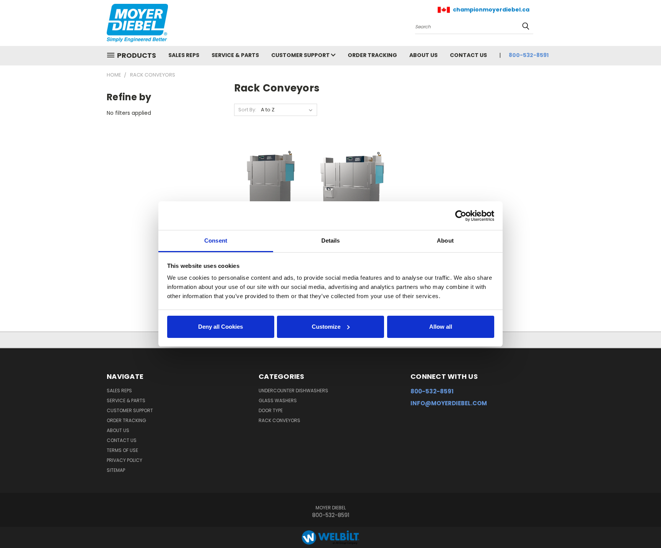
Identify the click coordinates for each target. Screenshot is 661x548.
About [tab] (445, 240)
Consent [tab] (215, 240)
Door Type (271, 410)
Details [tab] (330, 240)
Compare (268, 189)
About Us (423, 55)
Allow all (440, 326)
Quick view (270, 174)
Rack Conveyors (279, 420)
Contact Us (468, 55)
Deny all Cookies (220, 326)
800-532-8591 (529, 55)
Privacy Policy (124, 460)
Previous (641, 524)
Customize (326, 326)
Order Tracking (372, 55)
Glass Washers (278, 400)
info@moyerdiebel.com (448, 403)
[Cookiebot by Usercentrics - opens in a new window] (460, 216)
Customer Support (301, 55)
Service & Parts (235, 55)
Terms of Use (122, 450)
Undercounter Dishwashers (293, 390)
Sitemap (116, 470)
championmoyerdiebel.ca (491, 9)
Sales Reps (183, 55)
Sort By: (247, 109)
